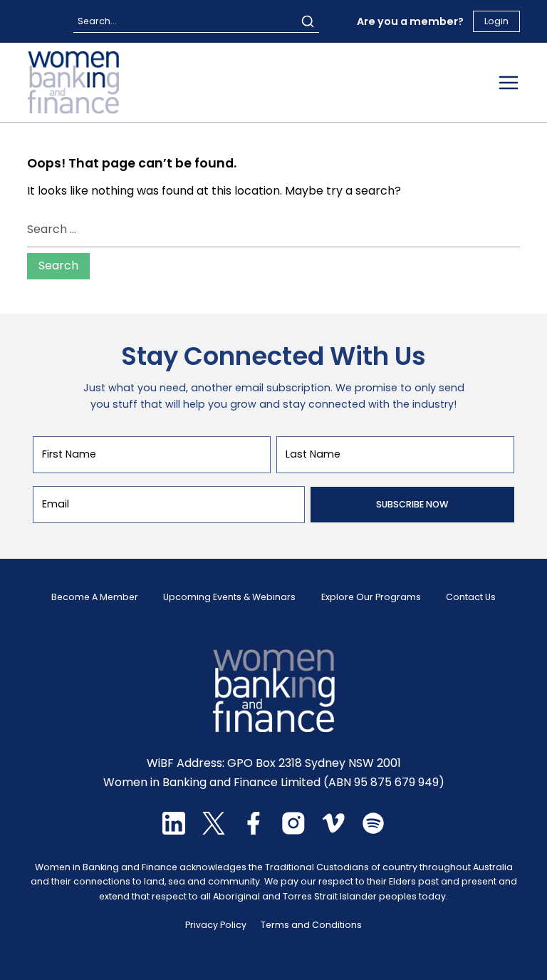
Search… (97, 21)
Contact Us (471, 597)
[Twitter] (213, 830)
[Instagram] (293, 830)
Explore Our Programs (371, 597)
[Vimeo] (333, 830)
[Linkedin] (173, 830)
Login (496, 21)
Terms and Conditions (311, 925)
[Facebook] (253, 830)
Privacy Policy (215, 925)
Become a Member (94, 597)
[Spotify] (373, 830)
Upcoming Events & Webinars (229, 597)
